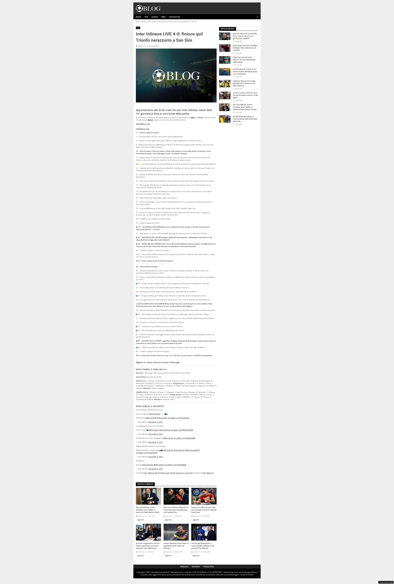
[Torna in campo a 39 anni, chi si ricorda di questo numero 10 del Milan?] (224, 95)
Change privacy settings (386, 582)
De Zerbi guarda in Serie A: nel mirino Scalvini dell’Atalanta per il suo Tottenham (245, 71)
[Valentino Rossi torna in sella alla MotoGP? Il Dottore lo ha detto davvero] (224, 83)
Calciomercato (174, 17)
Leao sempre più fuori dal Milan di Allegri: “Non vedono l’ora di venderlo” (245, 47)
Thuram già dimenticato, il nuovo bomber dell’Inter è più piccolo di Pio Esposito (202, 545)
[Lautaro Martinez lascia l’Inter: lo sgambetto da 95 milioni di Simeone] (176, 532)
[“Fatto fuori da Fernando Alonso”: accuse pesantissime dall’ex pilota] (224, 60)
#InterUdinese (154, 414)
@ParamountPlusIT (192, 450)
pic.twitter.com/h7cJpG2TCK (146, 453)
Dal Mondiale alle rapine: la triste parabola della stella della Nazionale (245, 118)
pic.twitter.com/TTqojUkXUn (179, 418)
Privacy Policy (208, 566)
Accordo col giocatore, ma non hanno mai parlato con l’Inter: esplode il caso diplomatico (148, 545)
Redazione (184, 566)
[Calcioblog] (148, 8)
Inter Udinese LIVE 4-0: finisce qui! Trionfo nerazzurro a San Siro (167, 473)
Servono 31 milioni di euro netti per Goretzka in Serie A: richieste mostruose (203, 509)
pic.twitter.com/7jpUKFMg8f (175, 465)
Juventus (155, 17)
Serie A (150, 120)
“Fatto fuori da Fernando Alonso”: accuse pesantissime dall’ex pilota (244, 59)
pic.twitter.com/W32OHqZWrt (182, 430)
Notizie (138, 17)
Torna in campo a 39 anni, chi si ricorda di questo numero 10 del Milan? (245, 95)
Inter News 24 (208, 473)
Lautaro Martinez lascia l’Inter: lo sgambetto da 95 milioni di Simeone (176, 545)
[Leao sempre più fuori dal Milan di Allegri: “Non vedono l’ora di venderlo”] (224, 48)
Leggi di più (140, 520)
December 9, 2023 (156, 422)
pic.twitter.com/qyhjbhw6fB (184, 438)
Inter (146, 17)
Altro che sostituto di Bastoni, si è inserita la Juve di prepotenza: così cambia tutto (176, 509)
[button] (257, 17)
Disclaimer (196, 566)
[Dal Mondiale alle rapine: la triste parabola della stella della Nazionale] (224, 119)
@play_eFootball (151, 418)
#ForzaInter (162, 418)
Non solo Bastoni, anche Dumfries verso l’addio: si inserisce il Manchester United (147, 509)
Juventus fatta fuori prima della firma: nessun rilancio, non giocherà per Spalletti (245, 36)
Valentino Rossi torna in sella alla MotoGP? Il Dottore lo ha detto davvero (244, 83)
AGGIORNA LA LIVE (143, 124)
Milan (163, 17)
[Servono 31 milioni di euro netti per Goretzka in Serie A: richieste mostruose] (203, 496)
